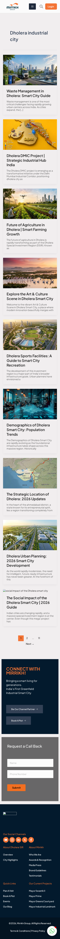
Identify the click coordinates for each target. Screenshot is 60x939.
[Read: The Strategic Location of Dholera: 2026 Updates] (30, 472)
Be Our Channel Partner (23, 709)
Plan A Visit (8, 890)
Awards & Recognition (40, 859)
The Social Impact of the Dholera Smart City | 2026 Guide (28, 602)
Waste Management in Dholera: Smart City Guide (28, 93)
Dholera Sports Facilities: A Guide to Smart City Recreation (29, 360)
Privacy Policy (38, 930)
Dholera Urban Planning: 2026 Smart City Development (27, 561)
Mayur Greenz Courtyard (41, 901)
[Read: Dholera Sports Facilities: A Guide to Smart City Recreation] (30, 334)
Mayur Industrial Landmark (42, 906)
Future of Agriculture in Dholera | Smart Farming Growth (27, 229)
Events (6, 901)
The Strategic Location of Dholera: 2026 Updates (28, 496)
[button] (41, 6)
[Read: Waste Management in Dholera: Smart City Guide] (30, 69)
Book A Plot (17, 720)
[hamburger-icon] (32, 6)
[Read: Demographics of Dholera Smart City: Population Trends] (30, 403)
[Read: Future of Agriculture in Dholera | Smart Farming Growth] (30, 203)
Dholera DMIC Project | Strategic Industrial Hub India (26, 160)
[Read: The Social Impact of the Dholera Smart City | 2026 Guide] (25, 590)
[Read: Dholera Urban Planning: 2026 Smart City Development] (30, 534)
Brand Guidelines (37, 870)
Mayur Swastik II (37, 890)
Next (30, 643)
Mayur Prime (35, 896)
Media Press (35, 865)
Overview (8, 854)
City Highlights (10, 859)
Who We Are (35, 854)
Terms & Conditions (20, 930)
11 (39, 638)
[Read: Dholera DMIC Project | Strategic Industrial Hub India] (30, 134)
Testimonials (35, 875)
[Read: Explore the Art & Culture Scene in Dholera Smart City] (30, 272)
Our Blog (7, 906)
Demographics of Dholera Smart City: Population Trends (28, 429)
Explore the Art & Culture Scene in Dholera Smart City (30, 296)
